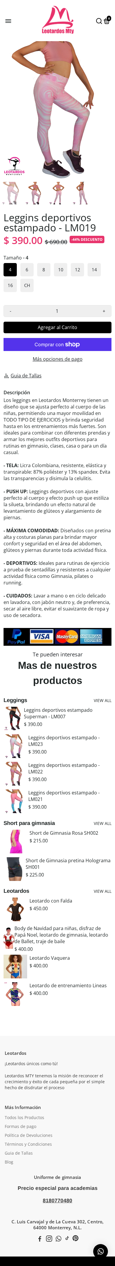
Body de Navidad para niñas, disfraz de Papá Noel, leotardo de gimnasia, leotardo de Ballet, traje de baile (61, 935)
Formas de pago (20, 1126)
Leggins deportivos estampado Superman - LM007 (58, 713)
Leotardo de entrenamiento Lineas (68, 985)
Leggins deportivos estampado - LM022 (64, 768)
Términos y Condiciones (28, 1144)
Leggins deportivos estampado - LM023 (64, 740)
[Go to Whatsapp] (58, 1239)
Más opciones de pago (58, 359)
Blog (9, 1162)
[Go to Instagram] (49, 1239)
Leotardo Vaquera (49, 958)
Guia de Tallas (26, 375)
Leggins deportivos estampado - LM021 (64, 795)
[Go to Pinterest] (75, 1239)
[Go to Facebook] (40, 1239)
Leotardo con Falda (50, 901)
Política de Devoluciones (28, 1135)
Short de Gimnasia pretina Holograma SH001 (68, 863)
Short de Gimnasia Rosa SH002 (63, 833)
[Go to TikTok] (67, 1239)
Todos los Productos (24, 1117)
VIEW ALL (102, 700)
